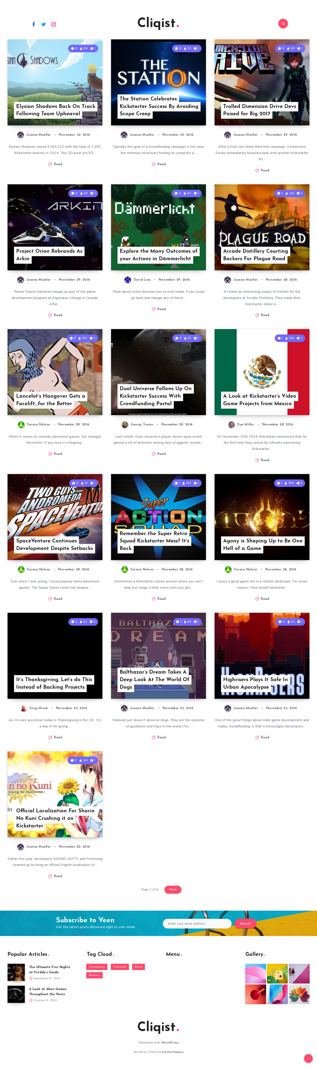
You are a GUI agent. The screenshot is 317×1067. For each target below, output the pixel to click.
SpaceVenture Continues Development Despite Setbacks (54, 545)
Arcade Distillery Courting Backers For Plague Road (255, 255)
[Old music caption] (299, 974)
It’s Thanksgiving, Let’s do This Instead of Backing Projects (54, 683)
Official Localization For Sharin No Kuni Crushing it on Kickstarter (55, 818)
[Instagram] (54, 24)
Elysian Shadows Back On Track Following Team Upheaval (55, 110)
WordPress (170, 1043)
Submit (245, 923)
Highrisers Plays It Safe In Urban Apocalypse (255, 683)
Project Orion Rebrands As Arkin (49, 255)
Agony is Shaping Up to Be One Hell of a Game (263, 545)
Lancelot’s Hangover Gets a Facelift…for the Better (50, 400)
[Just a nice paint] (277, 994)
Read (58, 164)
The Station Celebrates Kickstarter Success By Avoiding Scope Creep (159, 107)
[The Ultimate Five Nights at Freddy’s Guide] (16, 972)
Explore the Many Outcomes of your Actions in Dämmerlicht (159, 255)
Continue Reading (82, 112)
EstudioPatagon (173, 1052)
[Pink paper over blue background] (255, 974)
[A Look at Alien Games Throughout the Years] (16, 994)
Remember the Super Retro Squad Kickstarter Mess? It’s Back (154, 541)
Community (97, 966)
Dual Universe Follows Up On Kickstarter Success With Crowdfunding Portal (156, 396)
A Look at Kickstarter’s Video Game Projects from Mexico (259, 400)
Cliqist (156, 23)
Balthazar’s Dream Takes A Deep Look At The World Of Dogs (154, 680)
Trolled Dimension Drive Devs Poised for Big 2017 (259, 110)
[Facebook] (34, 24)
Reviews (94, 975)
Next (173, 889)
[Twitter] (44, 24)
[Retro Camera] (277, 974)
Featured (119, 966)
